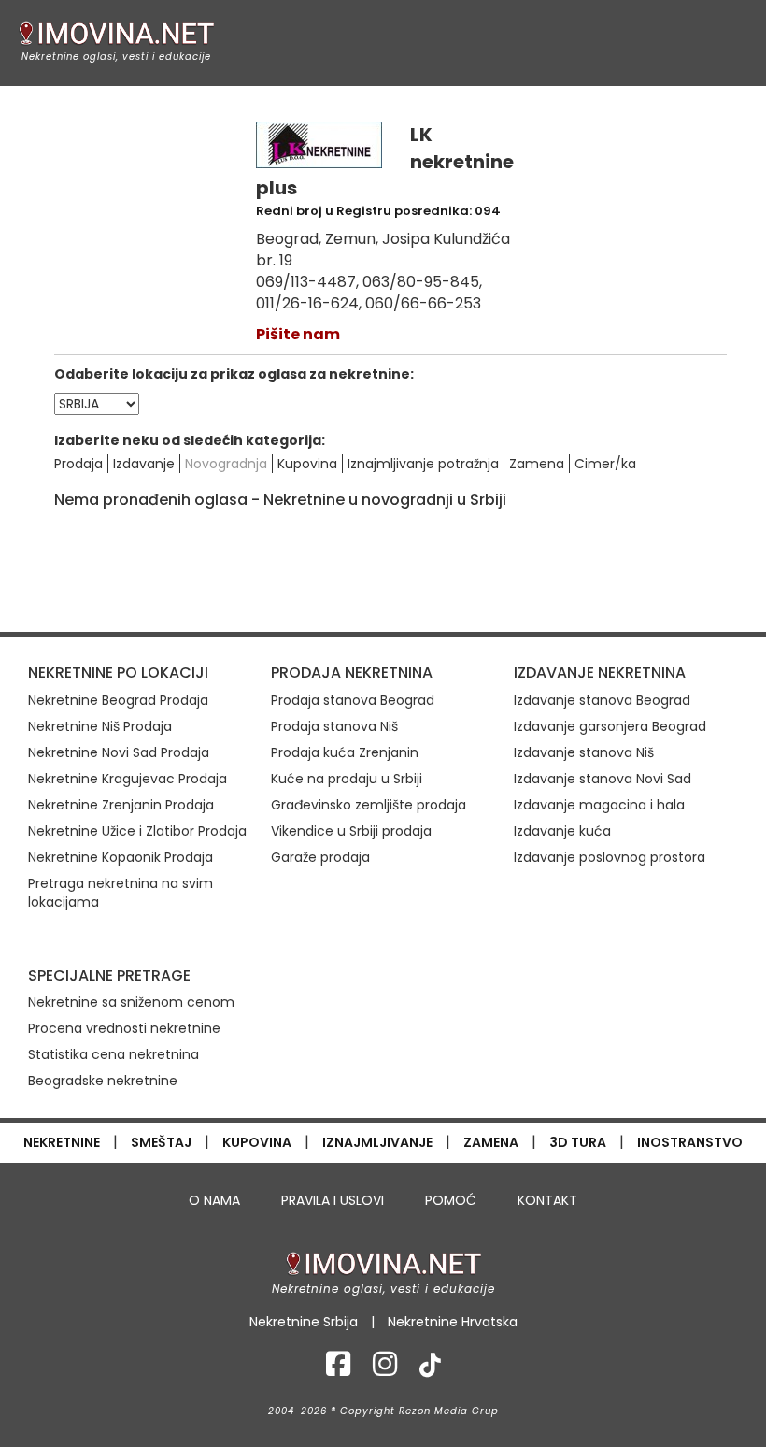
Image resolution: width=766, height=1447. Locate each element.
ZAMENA (490, 1142)
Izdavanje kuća (562, 831)
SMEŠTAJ (161, 1142)
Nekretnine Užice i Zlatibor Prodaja (137, 831)
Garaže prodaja (320, 857)
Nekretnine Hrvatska (453, 1321)
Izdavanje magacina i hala (599, 804)
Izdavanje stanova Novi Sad (602, 778)
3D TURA (577, 1142)
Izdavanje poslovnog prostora (609, 857)
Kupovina (307, 463)
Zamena (536, 463)
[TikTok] (430, 1369)
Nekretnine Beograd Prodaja (118, 700)
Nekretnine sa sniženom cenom (131, 1002)
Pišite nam (298, 334)
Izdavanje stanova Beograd (602, 700)
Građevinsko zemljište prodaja (368, 804)
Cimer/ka (605, 463)
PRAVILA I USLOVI (332, 1200)
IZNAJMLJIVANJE (377, 1142)
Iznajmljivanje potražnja (423, 463)
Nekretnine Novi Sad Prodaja (118, 752)
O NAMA (214, 1200)
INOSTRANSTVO (690, 1142)
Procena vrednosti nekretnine (124, 1028)
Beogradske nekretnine (102, 1080)
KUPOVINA (256, 1142)
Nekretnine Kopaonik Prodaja (120, 857)
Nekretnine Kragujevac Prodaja (127, 778)
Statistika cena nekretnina (113, 1054)
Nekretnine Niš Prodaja (100, 726)
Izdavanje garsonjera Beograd (610, 726)
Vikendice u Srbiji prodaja (351, 831)
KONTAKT (547, 1200)
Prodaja (78, 463)
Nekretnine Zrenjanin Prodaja (121, 804)
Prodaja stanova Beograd (352, 700)
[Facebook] (338, 1369)
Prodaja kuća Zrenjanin (344, 752)
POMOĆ (450, 1200)
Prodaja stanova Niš (334, 726)
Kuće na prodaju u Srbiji (346, 778)
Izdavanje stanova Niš (584, 752)
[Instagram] (384, 1369)
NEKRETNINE (61, 1142)
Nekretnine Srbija (303, 1321)
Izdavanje (144, 463)
